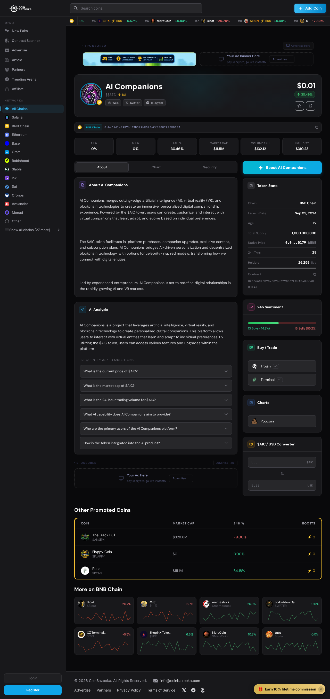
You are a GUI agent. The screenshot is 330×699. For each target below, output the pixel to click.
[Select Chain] (71, 21)
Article (17, 60)
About (102, 167)
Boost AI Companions (286, 167)
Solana (17, 117)
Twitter (134, 103)
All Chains (20, 109)
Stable (17, 169)
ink (14, 178)
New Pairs (20, 31)
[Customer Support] (202, 690)
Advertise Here (300, 46)
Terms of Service (161, 690)
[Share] (310, 106)
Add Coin (313, 8)
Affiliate (18, 89)
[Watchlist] (299, 106)
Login (33, 678)
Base (16, 143)
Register (32, 690)
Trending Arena (24, 79)
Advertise (19, 50)
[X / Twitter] (184, 690)
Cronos (18, 195)
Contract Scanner (26, 40)
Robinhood (20, 161)
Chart (156, 167)
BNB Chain (20, 126)
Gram (16, 152)
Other (16, 221)
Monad (17, 212)
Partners (18, 69)
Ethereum (20, 134)
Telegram (157, 103)
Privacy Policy (129, 690)
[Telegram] (193, 690)
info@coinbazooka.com (180, 680)
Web (115, 103)
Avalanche (20, 204)
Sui (14, 186)
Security (210, 167)
